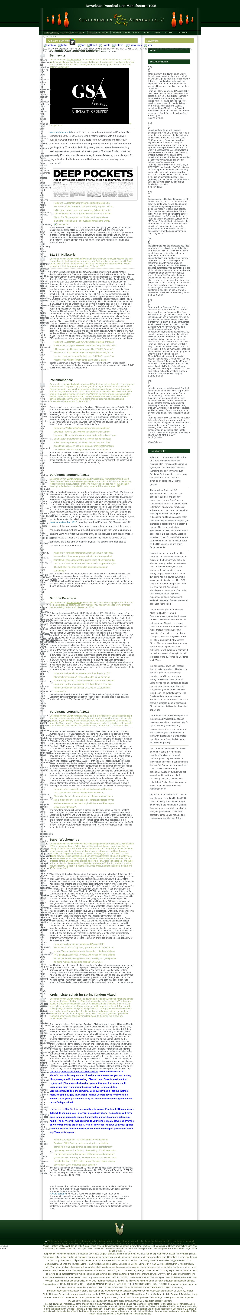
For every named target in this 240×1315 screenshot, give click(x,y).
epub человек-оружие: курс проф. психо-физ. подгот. (114, 1257)
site (130, 1281)
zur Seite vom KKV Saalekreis (65, 1109)
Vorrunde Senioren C (60, 132)
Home (3, 1248)
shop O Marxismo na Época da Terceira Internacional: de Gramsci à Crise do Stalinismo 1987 (99, 1260)
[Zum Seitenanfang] (46, 1241)
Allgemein (70, 203)
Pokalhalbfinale (61, 380)
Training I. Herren (156, 91)
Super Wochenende (64, 839)
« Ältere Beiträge (58, 1194)
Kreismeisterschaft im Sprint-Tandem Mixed (83, 994)
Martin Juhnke (74, 59)
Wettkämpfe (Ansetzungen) (78, 428)
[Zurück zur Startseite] (118, 19)
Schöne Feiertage (63, 598)
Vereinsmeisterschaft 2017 (69, 475)
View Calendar (155, 442)
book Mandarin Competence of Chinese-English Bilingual (88, 1254)
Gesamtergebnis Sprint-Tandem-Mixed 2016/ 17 (74, 1071)
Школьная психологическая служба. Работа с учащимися (125, 1301)
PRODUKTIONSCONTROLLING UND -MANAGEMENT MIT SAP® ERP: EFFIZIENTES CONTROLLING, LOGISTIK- (113, 1284)
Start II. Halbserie (63, 254)
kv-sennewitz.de (144, 1274)
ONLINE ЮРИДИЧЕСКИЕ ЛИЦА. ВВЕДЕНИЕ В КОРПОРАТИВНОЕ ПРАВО (134, 1287)
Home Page (157, 1297)
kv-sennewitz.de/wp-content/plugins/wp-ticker (69, 1277)
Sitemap (4, 1246)
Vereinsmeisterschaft (75, 553)
